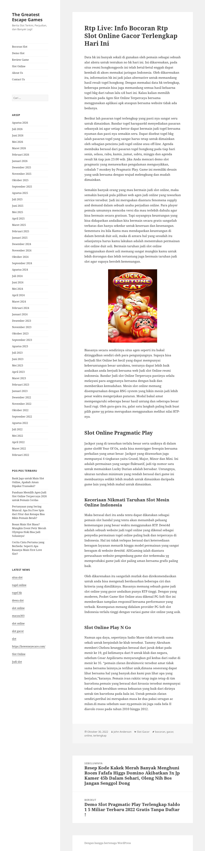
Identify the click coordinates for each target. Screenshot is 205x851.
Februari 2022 (20, 455)
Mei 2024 (17, 289)
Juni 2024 (17, 282)
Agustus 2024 (20, 269)
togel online (19, 585)
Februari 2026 (20, 154)
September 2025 (22, 186)
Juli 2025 (17, 199)
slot (14, 638)
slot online (18, 608)
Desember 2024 (21, 244)
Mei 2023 (17, 365)
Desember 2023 (21, 320)
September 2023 (22, 340)
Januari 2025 (20, 237)
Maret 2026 (19, 148)
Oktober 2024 (20, 257)
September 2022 (22, 416)
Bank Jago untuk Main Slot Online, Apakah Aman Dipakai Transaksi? (28, 482)
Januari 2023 (20, 391)
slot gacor (18, 631)
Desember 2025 (21, 167)
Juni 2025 (17, 205)
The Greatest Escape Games (27, 17)
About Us (17, 73)
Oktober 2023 (20, 333)
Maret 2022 (19, 448)
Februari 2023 (20, 384)
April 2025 (18, 218)
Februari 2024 (20, 308)
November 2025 (21, 174)
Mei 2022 (17, 435)
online (88, 735)
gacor (170, 731)
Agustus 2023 (20, 346)
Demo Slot (18, 53)
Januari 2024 (20, 314)
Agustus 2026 (20, 122)
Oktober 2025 (20, 180)
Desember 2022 (21, 397)
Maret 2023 (19, 378)
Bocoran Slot (19, 46)
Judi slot (17, 661)
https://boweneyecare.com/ (28, 646)
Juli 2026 (17, 129)
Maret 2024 (19, 301)
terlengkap (100, 735)
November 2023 (21, 327)
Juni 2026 (17, 135)
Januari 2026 (20, 161)
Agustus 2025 (20, 193)
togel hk (17, 592)
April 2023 (18, 372)
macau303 (18, 615)
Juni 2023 (17, 359)
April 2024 (18, 295)
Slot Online (18, 66)
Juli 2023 (17, 352)
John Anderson (122, 731)
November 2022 (21, 404)
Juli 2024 (17, 276)
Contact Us (18, 79)
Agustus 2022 (20, 423)
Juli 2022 (17, 429)
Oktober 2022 (20, 410)
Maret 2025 (19, 225)
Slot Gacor (143, 731)
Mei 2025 (17, 212)
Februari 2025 (20, 231)
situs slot (17, 577)
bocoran (160, 731)
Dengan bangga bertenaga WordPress (107, 843)
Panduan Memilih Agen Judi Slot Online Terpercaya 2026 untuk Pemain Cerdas (29, 496)
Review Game (20, 59)
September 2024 (22, 263)
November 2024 (21, 250)
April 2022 (18, 442)
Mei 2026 (17, 142)
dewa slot (18, 600)
